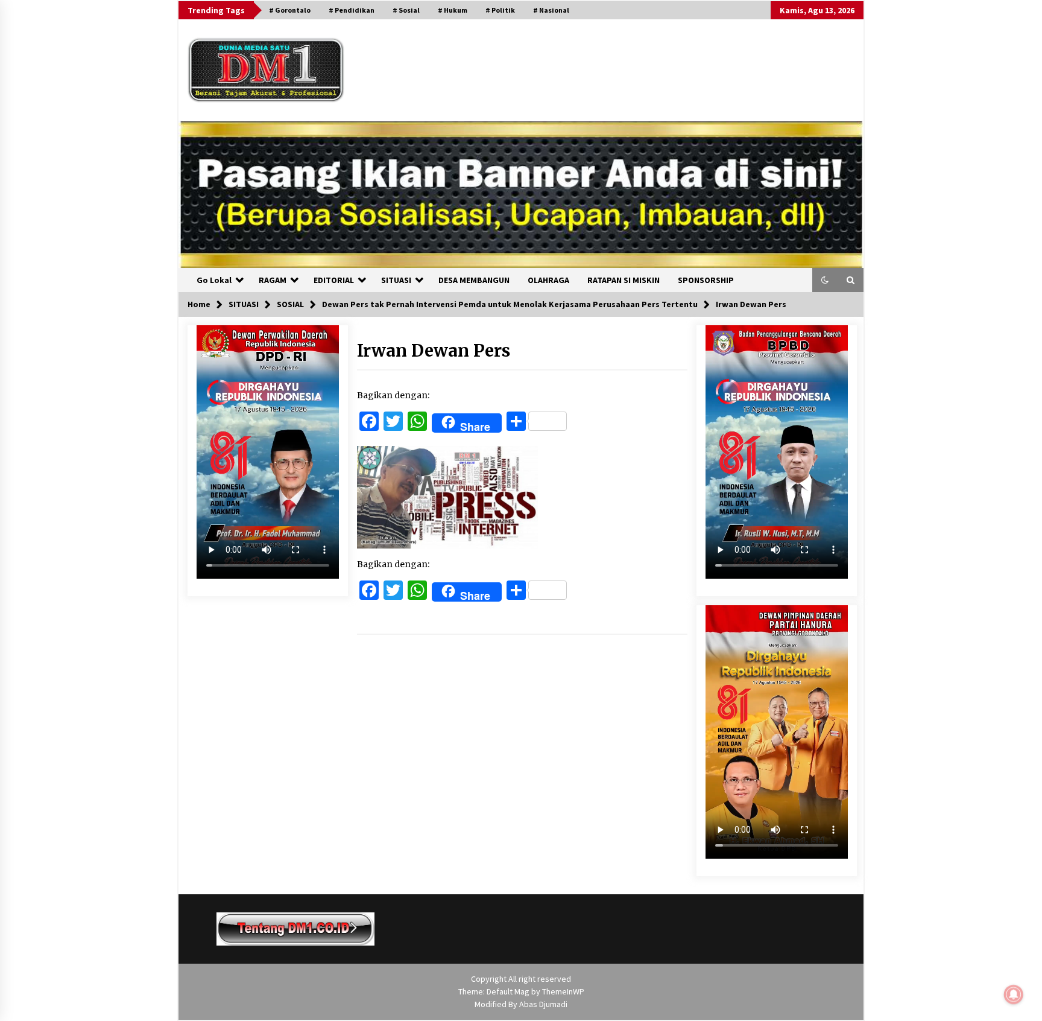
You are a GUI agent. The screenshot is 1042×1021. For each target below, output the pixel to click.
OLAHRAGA (548, 280)
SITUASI (396, 280)
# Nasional (551, 9)
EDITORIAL (334, 280)
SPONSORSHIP (706, 280)
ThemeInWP (563, 991)
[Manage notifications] (1013, 994)
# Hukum (452, 9)
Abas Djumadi (543, 1004)
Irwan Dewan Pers (433, 350)
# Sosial (406, 9)
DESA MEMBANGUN (474, 280)
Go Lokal (214, 280)
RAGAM (272, 280)
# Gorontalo (290, 9)
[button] (825, 280)
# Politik (500, 9)
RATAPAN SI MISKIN (623, 280)
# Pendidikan (351, 9)
